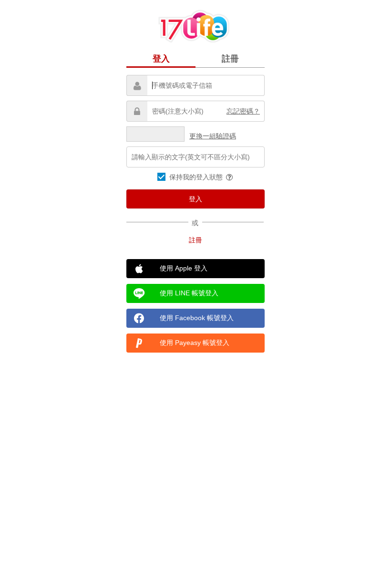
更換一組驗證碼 (212, 136)
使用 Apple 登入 (183, 268)
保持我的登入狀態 (197, 177)
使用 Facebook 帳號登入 (197, 318)
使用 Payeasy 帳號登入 (194, 342)
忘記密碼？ (243, 111)
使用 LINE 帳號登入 (189, 293)
